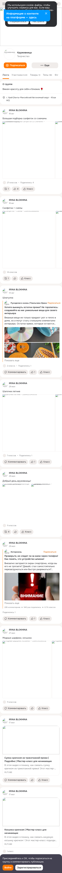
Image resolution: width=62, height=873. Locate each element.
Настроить (38, 21)
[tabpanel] (31, 484)
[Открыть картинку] (29, 150)
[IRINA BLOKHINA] (5, 111)
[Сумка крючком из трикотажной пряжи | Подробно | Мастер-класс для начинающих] (31, 751)
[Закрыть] (46, 14)
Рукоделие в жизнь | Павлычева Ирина (29, 303)
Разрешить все (18, 21)
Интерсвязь (16, 552)
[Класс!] (4, 183)
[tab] (6, 75)
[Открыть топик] (31, 118)
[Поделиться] (15, 278)
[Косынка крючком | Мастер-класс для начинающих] (31, 823)
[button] (15, 65)
